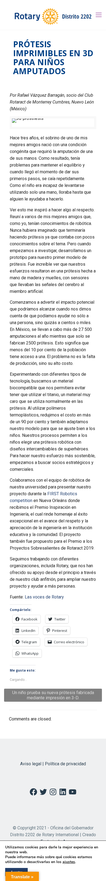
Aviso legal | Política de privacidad (53, 763)
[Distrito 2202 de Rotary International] (53, 15)
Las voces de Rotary (44, 597)
